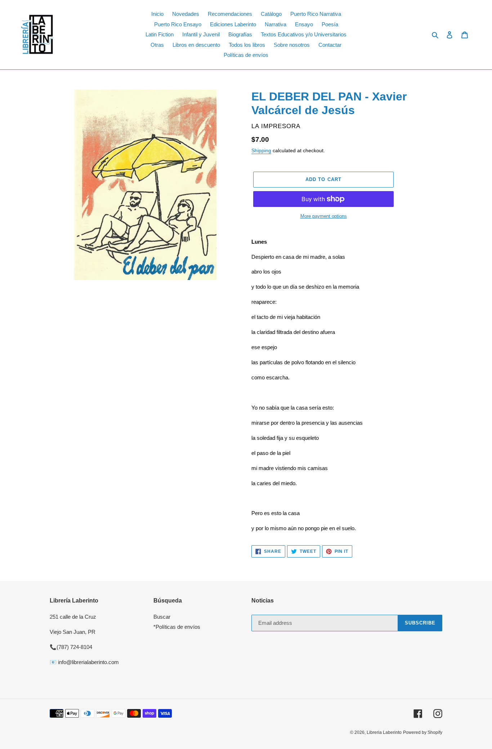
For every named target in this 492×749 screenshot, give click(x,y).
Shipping (261, 150)
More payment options (323, 216)
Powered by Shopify (422, 732)
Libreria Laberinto (384, 732)
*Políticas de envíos (176, 627)
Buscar (161, 617)
